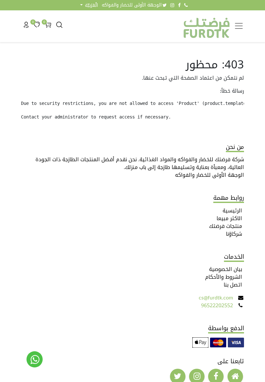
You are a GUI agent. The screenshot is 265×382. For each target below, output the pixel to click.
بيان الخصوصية (225, 269)
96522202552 (217, 305)
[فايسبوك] (179, 5)
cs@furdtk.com (216, 298)
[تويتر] (165, 5)
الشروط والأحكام (223, 277)
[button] (89, 5)
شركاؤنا (234, 234)
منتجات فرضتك (225, 226)
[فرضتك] (34, 359)
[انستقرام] (172, 5)
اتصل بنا (233, 285)
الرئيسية (232, 211)
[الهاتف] (186, 5)
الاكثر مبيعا (229, 218)
